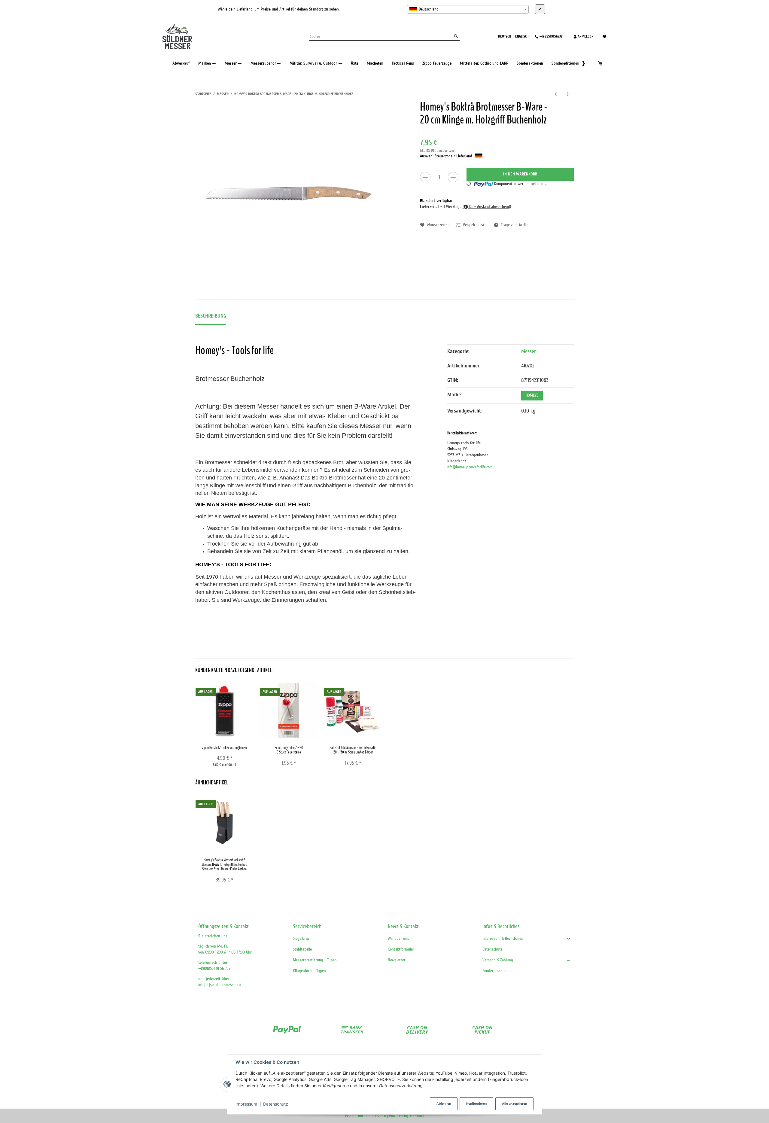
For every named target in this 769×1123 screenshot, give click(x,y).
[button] (580, 63)
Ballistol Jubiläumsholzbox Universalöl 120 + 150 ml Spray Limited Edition (353, 750)
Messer (528, 351)
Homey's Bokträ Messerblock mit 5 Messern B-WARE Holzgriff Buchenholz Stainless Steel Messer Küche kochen (225, 864)
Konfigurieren (476, 1104)
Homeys (532, 395)
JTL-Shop (416, 1115)
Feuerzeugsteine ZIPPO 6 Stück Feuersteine (289, 750)
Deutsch (504, 36)
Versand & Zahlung (497, 960)
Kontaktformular (401, 949)
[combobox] (468, 9)
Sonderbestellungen (498, 970)
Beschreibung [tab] (210, 316)
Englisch (522, 36)
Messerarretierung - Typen (315, 960)
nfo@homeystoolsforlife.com (470, 467)
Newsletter (397, 960)
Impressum (246, 1103)
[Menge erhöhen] (453, 177)
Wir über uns (398, 938)
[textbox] (467, 9)
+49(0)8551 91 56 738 (214, 968)
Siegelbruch (302, 938)
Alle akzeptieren (514, 1104)
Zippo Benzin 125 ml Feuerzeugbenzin (224, 747)
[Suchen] (456, 36)
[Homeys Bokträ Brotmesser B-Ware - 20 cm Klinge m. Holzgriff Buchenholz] (288, 194)
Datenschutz (275, 1103)
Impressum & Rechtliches (502, 938)
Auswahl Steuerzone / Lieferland (446, 156)
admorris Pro (375, 1115)
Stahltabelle (302, 949)
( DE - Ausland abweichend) (487, 206)
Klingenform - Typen (309, 970)
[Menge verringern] (425, 177)
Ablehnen (443, 1104)
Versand (449, 151)
